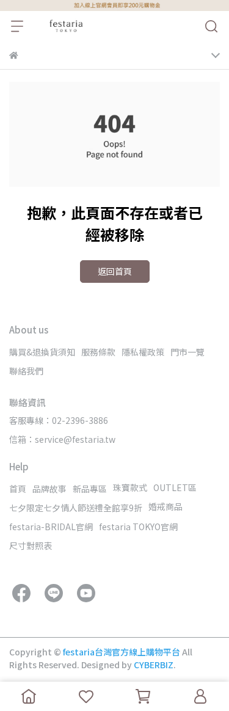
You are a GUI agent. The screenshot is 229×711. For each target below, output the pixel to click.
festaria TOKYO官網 (138, 526)
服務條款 (98, 352)
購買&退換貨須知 (42, 352)
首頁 (17, 489)
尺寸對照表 (30, 545)
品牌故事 (49, 489)
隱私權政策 (143, 352)
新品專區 (90, 489)
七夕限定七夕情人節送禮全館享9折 (75, 507)
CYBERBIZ (153, 664)
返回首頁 (115, 271)
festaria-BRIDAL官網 (51, 526)
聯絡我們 (26, 371)
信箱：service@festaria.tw (62, 439)
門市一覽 (187, 352)
